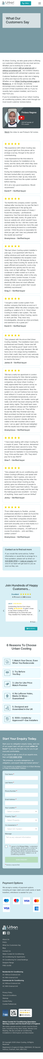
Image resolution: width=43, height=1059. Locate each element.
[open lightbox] (21, 117)
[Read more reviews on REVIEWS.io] (31, 628)
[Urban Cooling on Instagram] (8, 933)
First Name (9, 774)
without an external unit (12, 70)
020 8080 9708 (11, 561)
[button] (39, 3)
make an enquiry (26, 561)
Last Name (9, 783)
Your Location (10, 808)
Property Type (10, 816)
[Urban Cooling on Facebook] (4, 933)
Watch (6, 132)
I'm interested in (11, 825)
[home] (8, 3)
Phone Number (11, 791)
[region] (21, 610)
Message (8, 834)
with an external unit (26, 68)
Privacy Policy (24, 846)
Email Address (10, 799)
